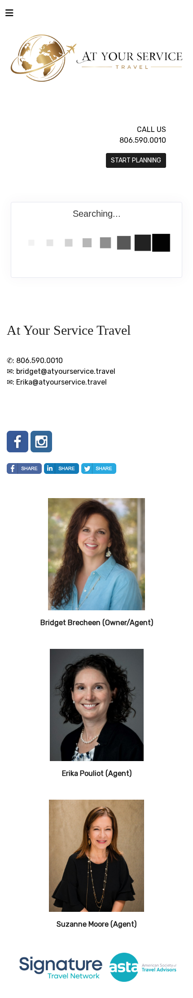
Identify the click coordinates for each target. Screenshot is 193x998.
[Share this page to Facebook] (24, 468)
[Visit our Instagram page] (41, 441)
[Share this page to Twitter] (98, 468)
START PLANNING (136, 160)
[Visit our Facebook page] (17, 441)
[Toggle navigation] (9, 15)
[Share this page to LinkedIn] (61, 468)
